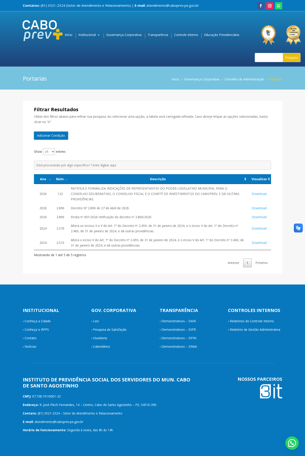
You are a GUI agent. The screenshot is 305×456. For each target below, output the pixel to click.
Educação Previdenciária (221, 35)
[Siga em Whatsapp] (278, 5)
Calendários (101, 346)
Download (259, 194)
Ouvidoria (100, 338)
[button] (292, 443)
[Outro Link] (294, 33)
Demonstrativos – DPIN (178, 338)
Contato (30, 338)
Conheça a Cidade (38, 321)
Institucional (87, 35)
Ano (43, 179)
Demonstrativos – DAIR (178, 321)
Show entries (50, 151)
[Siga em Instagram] (269, 5)
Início (68, 35)
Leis (96, 321)
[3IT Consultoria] (268, 33)
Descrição (158, 179)
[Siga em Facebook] (260, 5)
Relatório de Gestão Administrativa (255, 329)
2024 (43, 228)
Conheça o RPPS (37, 329)
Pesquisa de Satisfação (110, 329)
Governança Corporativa (124, 35)
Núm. (60, 179)
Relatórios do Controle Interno (252, 321)
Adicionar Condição (51, 135)
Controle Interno (186, 35)
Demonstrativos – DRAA (179, 346)
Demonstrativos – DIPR (178, 329)
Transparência (158, 35)
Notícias (30, 346)
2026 (43, 194)
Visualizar (259, 179)
